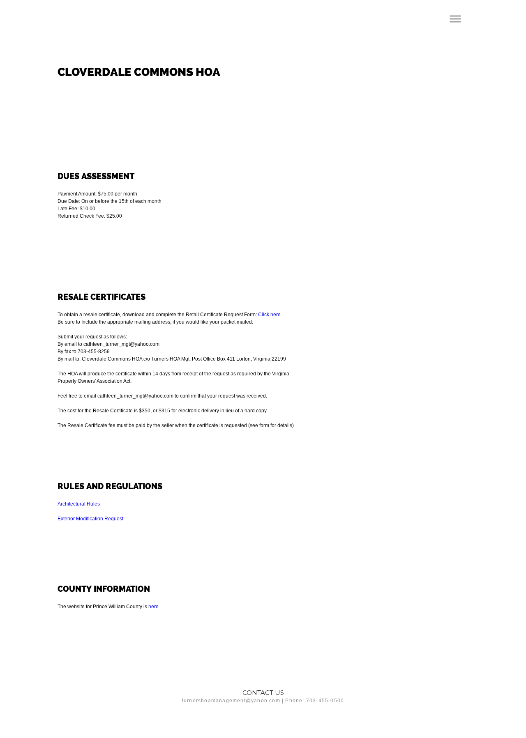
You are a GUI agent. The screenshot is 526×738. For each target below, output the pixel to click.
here (153, 606)
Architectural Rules (79, 504)
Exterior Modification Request (90, 519)
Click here (269, 314)
